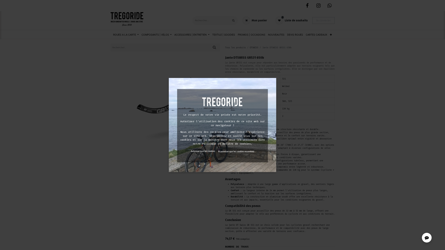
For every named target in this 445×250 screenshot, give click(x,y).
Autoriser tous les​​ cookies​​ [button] (203, 151)
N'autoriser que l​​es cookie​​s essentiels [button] (236, 151)
